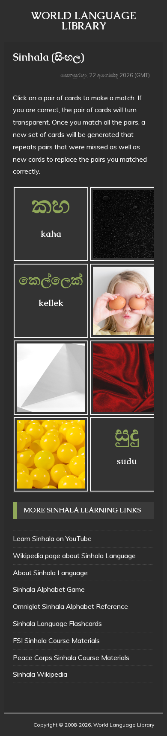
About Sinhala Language (50, 572)
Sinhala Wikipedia (40, 674)
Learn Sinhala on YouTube (52, 538)
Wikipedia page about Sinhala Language (74, 555)
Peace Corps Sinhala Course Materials (71, 657)
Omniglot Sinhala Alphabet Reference (70, 606)
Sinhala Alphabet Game (49, 589)
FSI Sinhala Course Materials (56, 640)
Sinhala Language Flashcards (57, 623)
